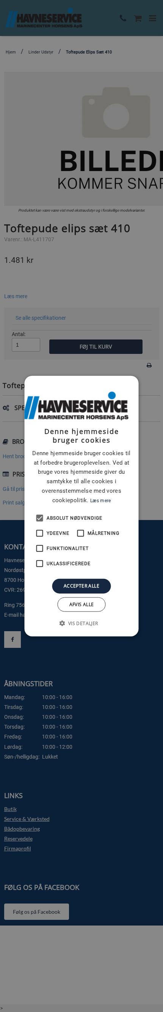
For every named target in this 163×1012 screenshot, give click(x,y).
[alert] (81, 506)
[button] (81, 623)
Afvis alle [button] (81, 604)
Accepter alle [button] (81, 586)
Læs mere (100, 500)
